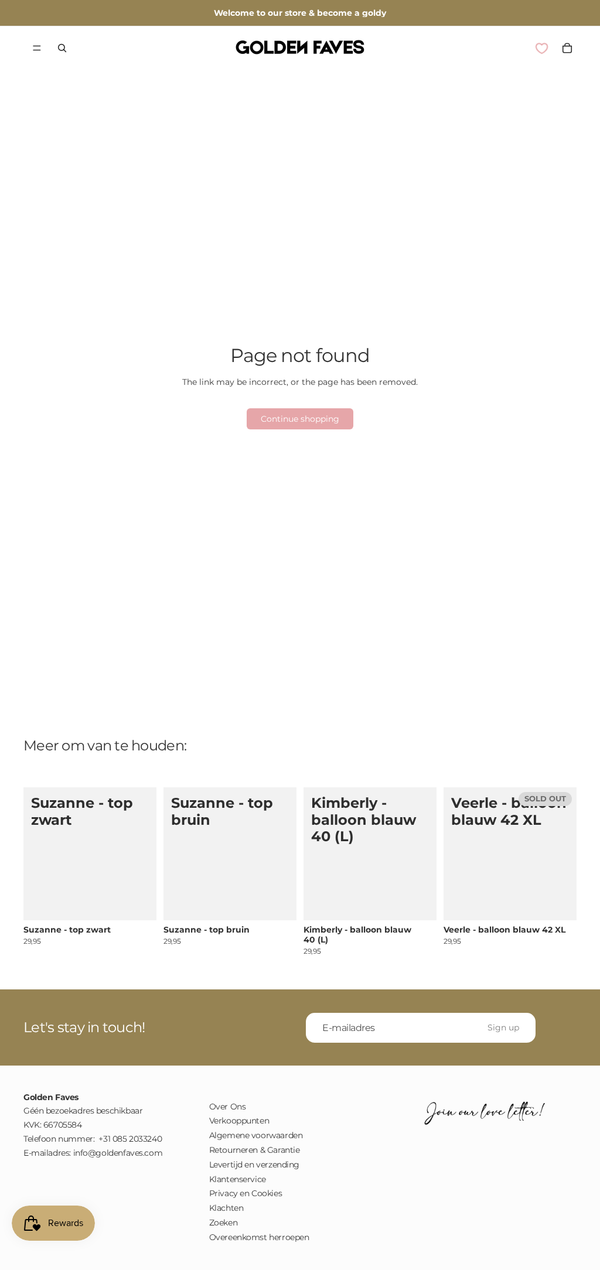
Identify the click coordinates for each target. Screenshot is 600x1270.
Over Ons (227, 1106)
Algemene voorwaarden (256, 1135)
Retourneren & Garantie (254, 1150)
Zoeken (223, 1222)
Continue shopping (300, 419)
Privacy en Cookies (245, 1193)
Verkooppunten (239, 1120)
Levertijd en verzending (254, 1164)
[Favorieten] (541, 48)
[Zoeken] (62, 48)
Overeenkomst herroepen (259, 1237)
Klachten (226, 1208)
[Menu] (36, 48)
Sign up (503, 1027)
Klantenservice (237, 1179)
